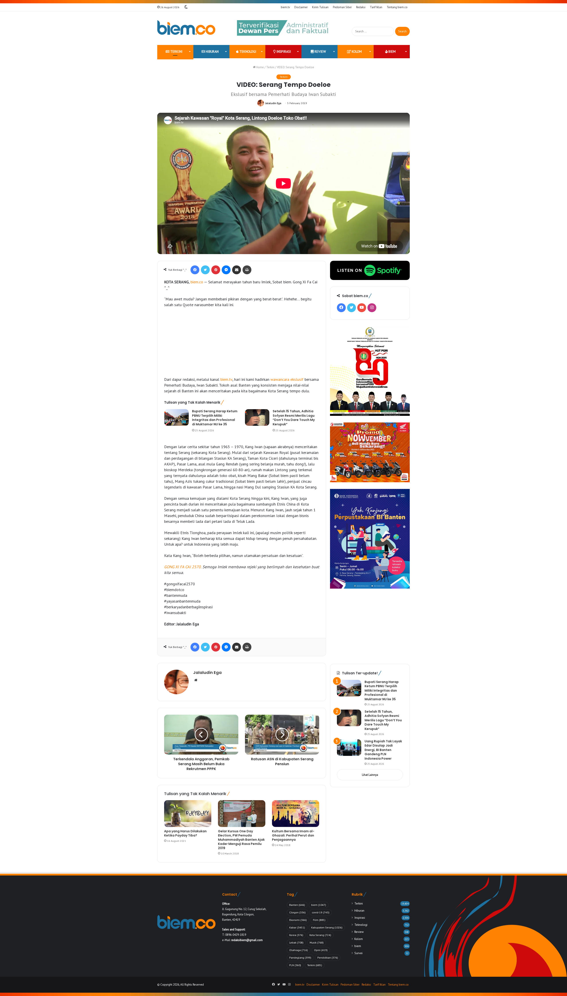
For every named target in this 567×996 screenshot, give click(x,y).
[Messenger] (226, 269)
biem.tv (285, 7)
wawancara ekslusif (286, 379)
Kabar (297, 927)
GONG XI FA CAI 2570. (182, 566)
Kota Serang (320, 935)
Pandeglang (300, 957)
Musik (317, 942)
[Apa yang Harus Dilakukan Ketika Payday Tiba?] (187, 813)
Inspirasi (283, 51)
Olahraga (298, 950)
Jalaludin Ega (273, 103)
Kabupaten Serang (326, 927)
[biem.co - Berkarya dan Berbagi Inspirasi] (186, 28)
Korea (296, 935)
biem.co (196, 281)
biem (392, 51)
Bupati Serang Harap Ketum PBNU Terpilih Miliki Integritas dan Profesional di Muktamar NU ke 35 (214, 417)
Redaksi (360, 7)
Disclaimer (301, 7)
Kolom (356, 51)
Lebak (296, 942)
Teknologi (247, 51)
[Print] (247, 269)
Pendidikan (327, 957)
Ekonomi (298, 920)
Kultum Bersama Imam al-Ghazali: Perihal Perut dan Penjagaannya (293, 835)
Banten (297, 905)
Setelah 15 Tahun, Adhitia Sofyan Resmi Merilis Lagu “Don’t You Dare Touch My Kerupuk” (294, 417)
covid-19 (320, 912)
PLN (295, 965)
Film (319, 920)
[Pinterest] (215, 269)
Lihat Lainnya (370, 775)
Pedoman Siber (342, 7)
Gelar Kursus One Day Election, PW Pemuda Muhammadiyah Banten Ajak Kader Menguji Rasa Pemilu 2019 (241, 839)
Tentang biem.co (397, 7)
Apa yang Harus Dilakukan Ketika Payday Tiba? (185, 833)
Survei (358, 953)
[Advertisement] (241, 344)
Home (260, 67)
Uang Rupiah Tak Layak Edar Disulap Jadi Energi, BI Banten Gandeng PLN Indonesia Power (383, 750)
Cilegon (297, 912)
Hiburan (212, 51)
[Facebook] (194, 269)
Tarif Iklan (376, 7)
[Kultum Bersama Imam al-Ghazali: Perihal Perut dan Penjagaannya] (295, 813)
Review (320, 51)
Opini (321, 950)
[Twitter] (205, 269)
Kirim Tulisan (320, 7)
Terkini (176, 51)
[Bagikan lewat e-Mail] (236, 269)
